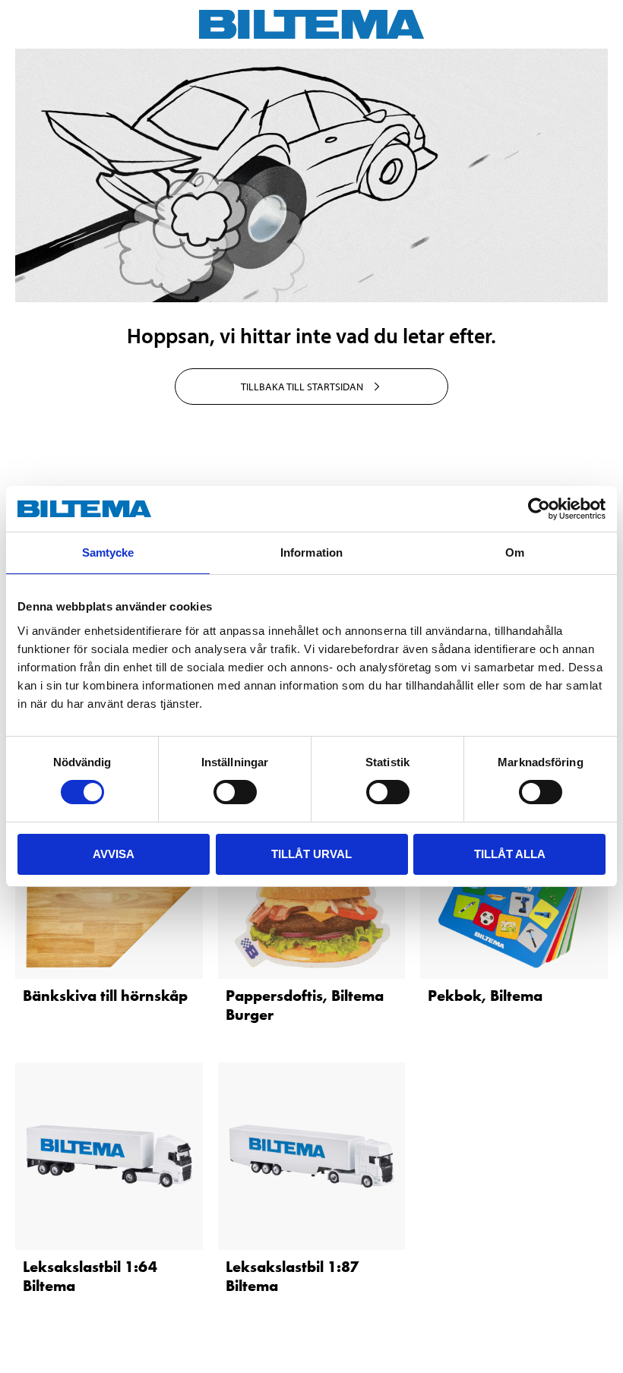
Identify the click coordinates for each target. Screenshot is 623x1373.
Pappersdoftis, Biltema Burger (305, 1005)
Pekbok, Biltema (485, 995)
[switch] (235, 792)
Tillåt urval (311, 853)
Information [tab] (311, 552)
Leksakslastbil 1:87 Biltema (292, 1276)
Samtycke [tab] (108, 552)
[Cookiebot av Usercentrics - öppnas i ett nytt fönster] (539, 508)
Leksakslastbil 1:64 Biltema (90, 1276)
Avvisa (113, 853)
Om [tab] (514, 552)
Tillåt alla (510, 853)
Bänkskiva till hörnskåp (105, 995)
